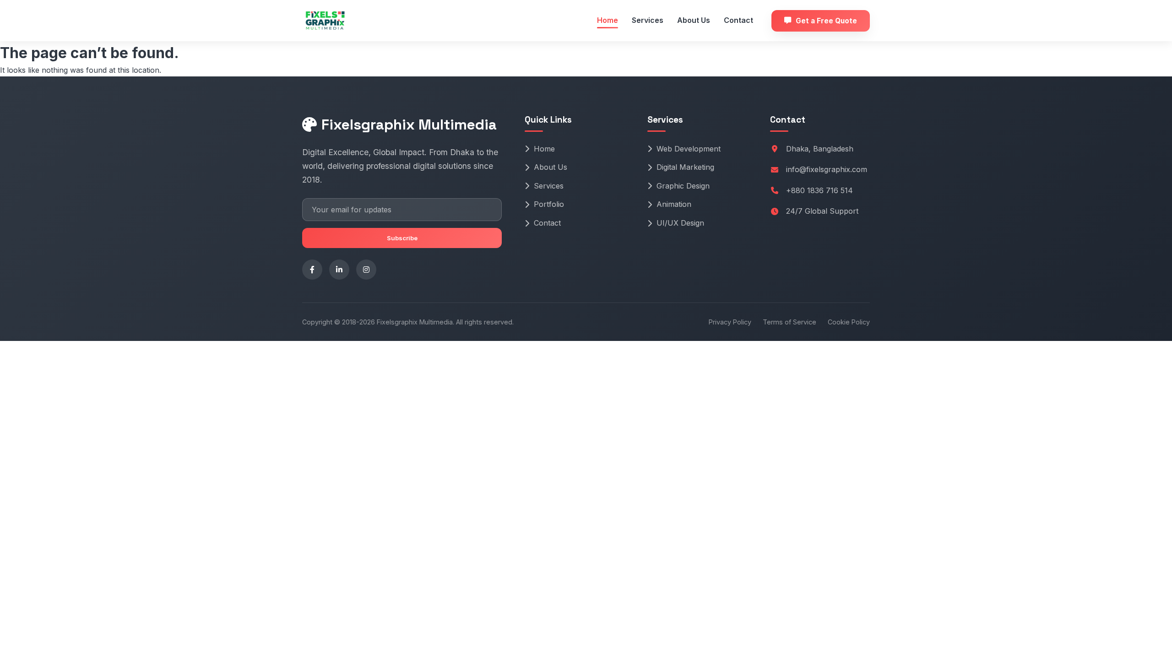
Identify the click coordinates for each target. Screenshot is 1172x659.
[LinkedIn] (339, 269)
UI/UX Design (680, 222)
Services (647, 20)
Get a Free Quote (826, 20)
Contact (738, 20)
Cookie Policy (849, 322)
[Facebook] (312, 269)
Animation (674, 204)
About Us (693, 20)
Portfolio (549, 204)
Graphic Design (683, 185)
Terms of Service (789, 322)
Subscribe (402, 238)
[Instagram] (366, 269)
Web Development (689, 148)
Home (607, 20)
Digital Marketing (685, 167)
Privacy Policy (730, 322)
